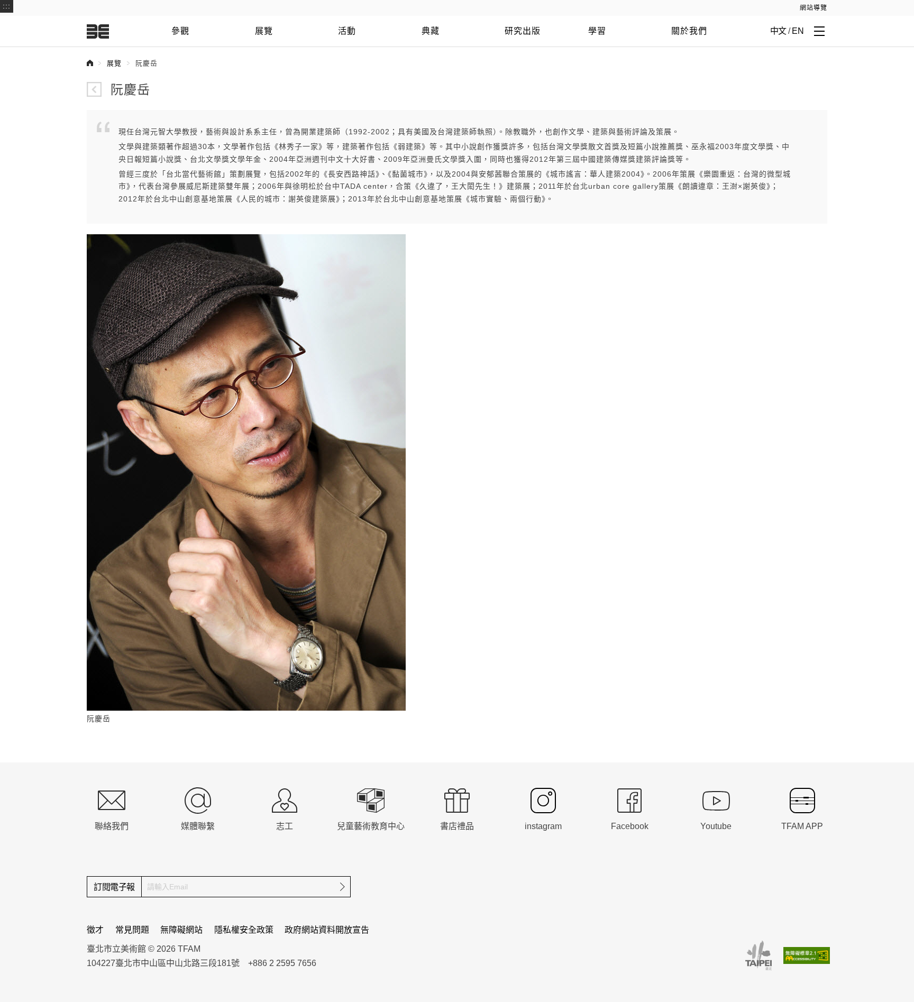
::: (7, 6)
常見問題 (132, 929)
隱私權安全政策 (243, 929)
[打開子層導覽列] (819, 30)
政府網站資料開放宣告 (327, 929)
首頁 (90, 63)
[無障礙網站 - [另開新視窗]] (806, 955)
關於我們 (689, 30)
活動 (347, 30)
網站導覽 (813, 8)
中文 (778, 30)
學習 (597, 30)
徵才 (95, 929)
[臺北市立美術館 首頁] (98, 31)
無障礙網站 (181, 929)
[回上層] (94, 89)
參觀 (180, 30)
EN (797, 30)
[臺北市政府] (758, 955)
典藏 (431, 30)
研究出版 (523, 30)
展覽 (264, 30)
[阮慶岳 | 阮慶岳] (246, 471)
